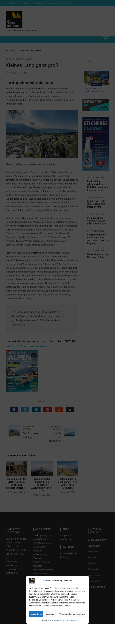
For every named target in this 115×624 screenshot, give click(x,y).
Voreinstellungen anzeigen (72, 614)
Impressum (72, 620)
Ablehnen (50, 614)
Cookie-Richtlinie (46, 620)
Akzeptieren (36, 614)
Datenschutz (59, 620)
